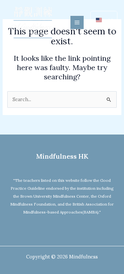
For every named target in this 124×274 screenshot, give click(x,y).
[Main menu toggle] (77, 22)
